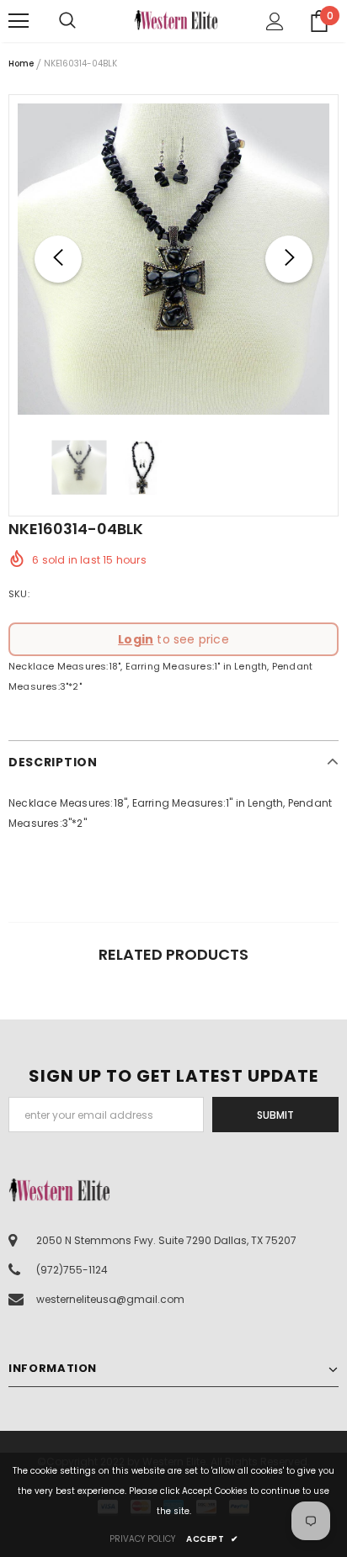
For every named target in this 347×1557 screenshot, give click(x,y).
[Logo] (176, 19)
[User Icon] (275, 21)
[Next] (288, 259)
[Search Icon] (84, 21)
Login (135, 639)
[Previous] (58, 259)
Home (21, 63)
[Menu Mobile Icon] (18, 21)
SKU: (18, 594)
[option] (173, 259)
